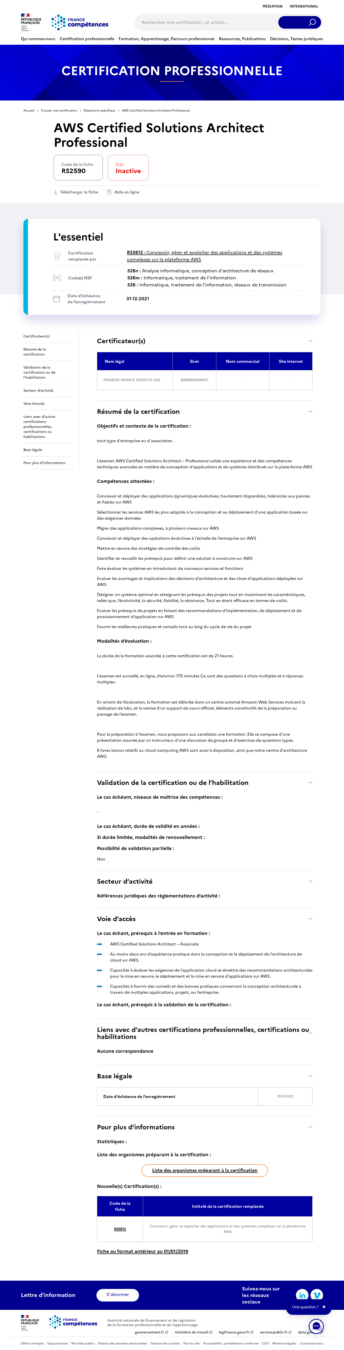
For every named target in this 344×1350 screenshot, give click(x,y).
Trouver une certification (59, 110)
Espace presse (57, 1343)
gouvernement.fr (149, 1332)
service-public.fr (274, 1332)
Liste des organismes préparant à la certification (204, 1170)
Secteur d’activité (125, 881)
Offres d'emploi (32, 1343)
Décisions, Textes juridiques (296, 39)
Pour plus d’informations (136, 1127)
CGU (265, 1343)
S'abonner (118, 1294)
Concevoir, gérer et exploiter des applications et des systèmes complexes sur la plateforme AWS (204, 256)
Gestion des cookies (165, 1343)
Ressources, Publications (242, 39)
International (304, 6)
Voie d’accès (116, 919)
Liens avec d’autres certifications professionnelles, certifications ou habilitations (203, 1033)
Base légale (114, 1076)
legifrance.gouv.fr (234, 1332)
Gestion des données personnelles (122, 1343)
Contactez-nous (311, 1343)
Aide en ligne (126, 192)
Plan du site (191, 1343)
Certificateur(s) (121, 341)
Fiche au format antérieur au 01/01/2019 (142, 1251)
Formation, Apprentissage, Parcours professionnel (166, 39)
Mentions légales (284, 1343)
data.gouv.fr (308, 1332)
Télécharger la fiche (79, 192)
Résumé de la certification (138, 411)
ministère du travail (191, 1332)
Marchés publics (83, 1343)
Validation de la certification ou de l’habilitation (173, 782)
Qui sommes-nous (38, 39)
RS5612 (120, 1229)
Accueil (28, 110)
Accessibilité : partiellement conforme (231, 1343)
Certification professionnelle (87, 39)
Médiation (273, 6)
